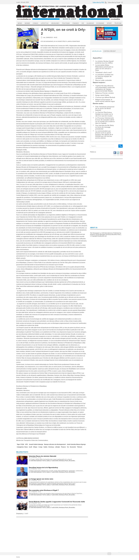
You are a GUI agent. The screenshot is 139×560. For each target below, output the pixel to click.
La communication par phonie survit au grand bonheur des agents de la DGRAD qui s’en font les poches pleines (104, 134)
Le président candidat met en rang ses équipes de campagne (104, 76)
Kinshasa (51, 447)
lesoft (30, 447)
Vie (68, 447)
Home (18, 557)
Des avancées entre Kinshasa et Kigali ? (44, 490)
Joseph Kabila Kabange (36, 444)
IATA (26, 444)
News (26, 447)
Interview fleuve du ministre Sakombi (42, 456)
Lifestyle (57, 447)
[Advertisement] (52, 534)
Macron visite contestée (103, 80)
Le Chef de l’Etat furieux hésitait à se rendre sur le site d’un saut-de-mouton (104, 114)
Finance (63, 447)
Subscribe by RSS (98, 2)
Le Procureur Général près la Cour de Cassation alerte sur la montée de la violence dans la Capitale (105, 120)
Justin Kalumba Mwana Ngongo (76, 444)
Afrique (35, 447)
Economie (73, 447)
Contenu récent (109, 51)
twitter (118, 153)
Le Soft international (69, 12)
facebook (114, 153)
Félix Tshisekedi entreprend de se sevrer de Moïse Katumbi (104, 108)
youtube (121, 153)
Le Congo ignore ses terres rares (41, 479)
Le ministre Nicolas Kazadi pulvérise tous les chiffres (104, 62)
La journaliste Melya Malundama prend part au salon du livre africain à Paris (104, 67)
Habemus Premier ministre (104, 93)
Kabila (45, 447)
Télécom (79, 447)
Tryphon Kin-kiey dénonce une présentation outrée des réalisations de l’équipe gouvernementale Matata (105, 88)
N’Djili (22, 444)
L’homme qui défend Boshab (105, 97)
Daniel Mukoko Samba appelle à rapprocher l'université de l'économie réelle (57, 502)
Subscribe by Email (114, 2)
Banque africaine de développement (55, 444)
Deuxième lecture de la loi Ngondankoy (43, 467)
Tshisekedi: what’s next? (103, 72)
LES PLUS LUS (96, 51)
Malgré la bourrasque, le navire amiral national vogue (105, 100)
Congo (40, 447)
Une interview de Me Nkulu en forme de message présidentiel (104, 127)
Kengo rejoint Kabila (102, 95)
